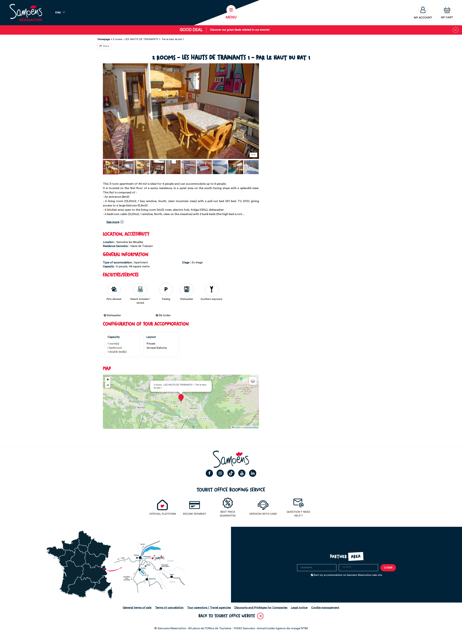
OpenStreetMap (251, 427)
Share (106, 46)
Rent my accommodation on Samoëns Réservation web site (348, 575)
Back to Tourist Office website (227, 616)
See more (112, 222)
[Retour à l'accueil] (26, 13)
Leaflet (237, 427)
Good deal (191, 30)
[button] (447, 12)
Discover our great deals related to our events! (240, 30)
